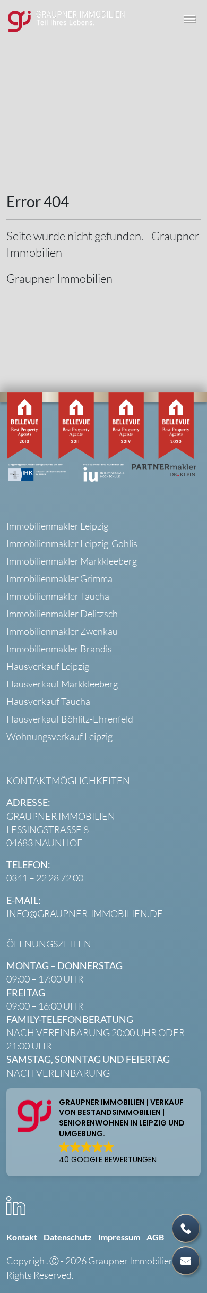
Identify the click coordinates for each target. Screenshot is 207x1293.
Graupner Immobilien (59, 278)
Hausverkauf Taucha (48, 701)
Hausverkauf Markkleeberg (62, 684)
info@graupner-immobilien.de (84, 913)
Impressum (119, 1237)
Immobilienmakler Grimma (59, 578)
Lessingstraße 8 (47, 829)
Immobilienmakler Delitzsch (62, 613)
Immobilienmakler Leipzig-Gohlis (71, 543)
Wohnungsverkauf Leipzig (59, 736)
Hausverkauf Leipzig (47, 666)
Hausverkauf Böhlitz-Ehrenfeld (69, 719)
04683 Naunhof (44, 843)
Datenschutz (68, 1237)
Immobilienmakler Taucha (57, 596)
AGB (155, 1237)
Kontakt (21, 1237)
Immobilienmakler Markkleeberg (71, 561)
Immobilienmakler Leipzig (57, 526)
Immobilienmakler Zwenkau (62, 631)
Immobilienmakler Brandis (59, 648)
